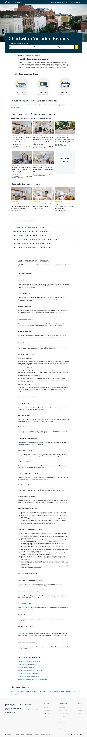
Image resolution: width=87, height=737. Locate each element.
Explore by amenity (48, 707)
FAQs (60, 728)
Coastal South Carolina (17, 691)
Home (19, 55)
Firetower (68, 691)
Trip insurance (47, 716)
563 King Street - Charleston (56, 691)
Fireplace (69, 105)
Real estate (61, 725)
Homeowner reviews (63, 710)
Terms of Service (29, 734)
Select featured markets (64, 716)
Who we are (79, 707)
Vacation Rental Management (58, 2)
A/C (49, 105)
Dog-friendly (24, 118)
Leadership (79, 710)
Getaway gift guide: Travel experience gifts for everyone (32, 679)
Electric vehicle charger (45, 118)
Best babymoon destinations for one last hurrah (30, 670)
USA (23, 55)
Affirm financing (47, 719)
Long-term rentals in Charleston (26, 667)
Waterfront (43, 105)
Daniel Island (43, 691)
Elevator (63, 105)
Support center (47, 713)
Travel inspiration (48, 710)
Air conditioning (55, 105)
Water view (36, 105)
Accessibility (36, 734)
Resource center (63, 722)
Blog (78, 716)
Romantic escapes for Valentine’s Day (27, 664)
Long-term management (64, 719)
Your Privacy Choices (44, 734)
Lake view (14, 105)
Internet (33, 118)
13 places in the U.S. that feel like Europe (28, 676)
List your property (63, 707)
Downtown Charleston (31, 691)
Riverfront (28, 105)
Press (78, 719)
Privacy (22, 734)
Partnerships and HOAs (64, 713)
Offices (78, 722)
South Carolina (29, 55)
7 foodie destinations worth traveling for (28, 673)
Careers (79, 713)
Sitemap (17, 734)
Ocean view (21, 105)
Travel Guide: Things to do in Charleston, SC (29, 661)
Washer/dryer (15, 107)
